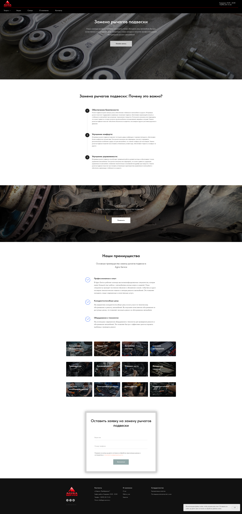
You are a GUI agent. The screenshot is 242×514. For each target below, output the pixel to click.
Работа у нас (126, 494)
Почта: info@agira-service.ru (102, 500)
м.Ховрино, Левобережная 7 (102, 491)
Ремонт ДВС (102, 345)
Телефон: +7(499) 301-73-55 (102, 497)
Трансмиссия (75, 366)
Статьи (30, 10)
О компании (44, 10)
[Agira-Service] (67, 500)
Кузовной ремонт (105, 366)
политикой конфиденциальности (113, 455)
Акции (18, 10)
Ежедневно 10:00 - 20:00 (227, 3)
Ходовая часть (132, 366)
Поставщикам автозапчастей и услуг (161, 494)
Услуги (6, 10)
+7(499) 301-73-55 (225, 5)
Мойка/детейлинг (161, 386)
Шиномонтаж (131, 386)
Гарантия (125, 497)
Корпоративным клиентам (158, 491)
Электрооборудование (107, 386)
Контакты (58, 10)
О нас (124, 491)
